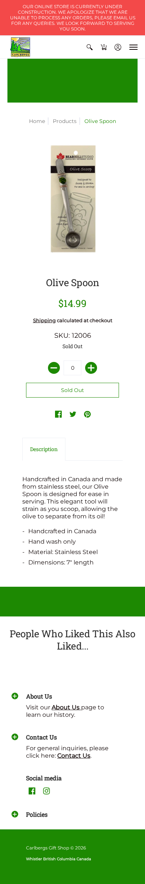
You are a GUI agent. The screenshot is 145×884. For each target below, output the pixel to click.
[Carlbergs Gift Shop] (20, 47)
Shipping (44, 320)
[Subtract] (54, 368)
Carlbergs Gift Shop (47, 848)
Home (37, 121)
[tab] (43, 449)
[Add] (91, 368)
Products (65, 121)
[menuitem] (90, 47)
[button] (90, 47)
